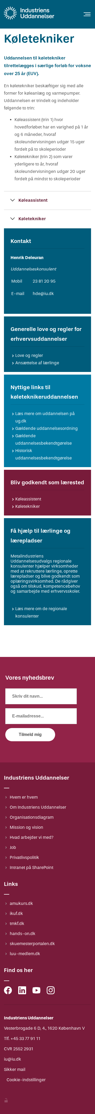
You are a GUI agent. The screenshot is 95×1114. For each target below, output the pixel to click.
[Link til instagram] (51, 991)
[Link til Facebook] (8, 991)
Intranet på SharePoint (31, 867)
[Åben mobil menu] (87, 14)
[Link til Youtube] (36, 991)
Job (13, 847)
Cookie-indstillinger (26, 1079)
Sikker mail (14, 1069)
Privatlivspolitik (24, 857)
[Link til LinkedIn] (22, 991)
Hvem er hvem (24, 797)
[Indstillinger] (6, 1100)
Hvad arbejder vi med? (32, 837)
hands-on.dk (22, 933)
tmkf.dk (17, 923)
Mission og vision (26, 827)
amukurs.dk (21, 903)
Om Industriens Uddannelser (38, 807)
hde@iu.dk (43, 293)
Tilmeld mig (30, 734)
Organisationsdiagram (32, 817)
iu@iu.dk (12, 1059)
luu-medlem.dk (25, 953)
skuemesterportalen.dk (32, 943)
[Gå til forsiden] (29, 19)
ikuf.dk (16, 913)
